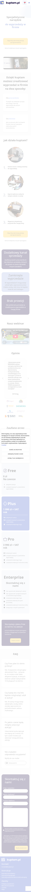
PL (24, 3)
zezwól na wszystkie (15, 449)
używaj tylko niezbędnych (15, 458)
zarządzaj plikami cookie (15, 454)
